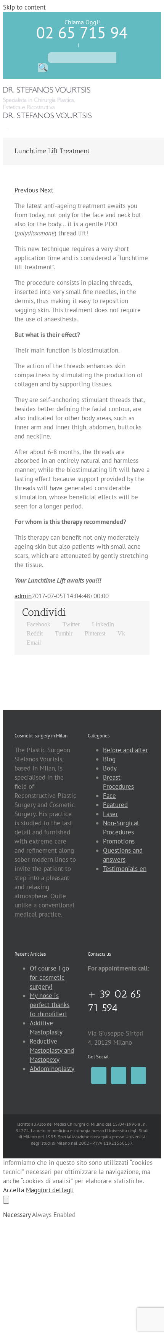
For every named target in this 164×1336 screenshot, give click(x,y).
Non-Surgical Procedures (121, 827)
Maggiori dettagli (50, 1190)
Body (110, 768)
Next (46, 190)
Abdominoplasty (52, 1068)
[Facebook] (98, 1075)
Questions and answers (123, 855)
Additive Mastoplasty (46, 1027)
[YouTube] (118, 1075)
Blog (109, 759)
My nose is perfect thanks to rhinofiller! (49, 1004)
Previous (26, 190)
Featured (115, 805)
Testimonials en (124, 868)
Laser (110, 814)
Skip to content (24, 7)
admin (23, 596)
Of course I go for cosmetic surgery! (49, 977)
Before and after (125, 750)
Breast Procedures (118, 782)
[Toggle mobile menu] (5, 125)
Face (109, 795)
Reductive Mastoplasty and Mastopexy (52, 1050)
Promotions (119, 841)
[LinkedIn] (138, 1075)
